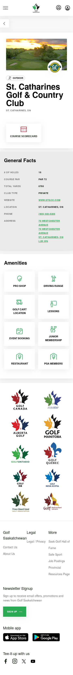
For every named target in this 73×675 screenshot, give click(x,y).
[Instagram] (14, 661)
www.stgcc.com (49, 200)
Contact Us (10, 547)
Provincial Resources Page (59, 570)
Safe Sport (55, 554)
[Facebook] (5, 661)
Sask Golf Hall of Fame (59, 544)
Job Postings (56, 561)
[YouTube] (32, 661)
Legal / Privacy (36, 541)
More (52, 532)
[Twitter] (23, 661)
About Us (9, 554)
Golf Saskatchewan (15, 535)
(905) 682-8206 (47, 213)
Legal (31, 532)
